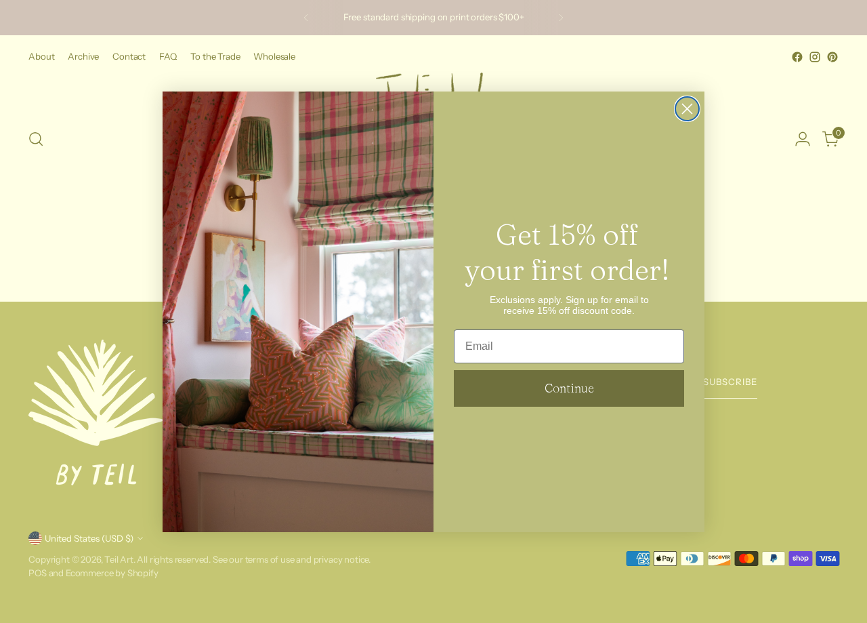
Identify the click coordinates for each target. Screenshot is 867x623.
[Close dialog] (687, 109)
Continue (569, 388)
